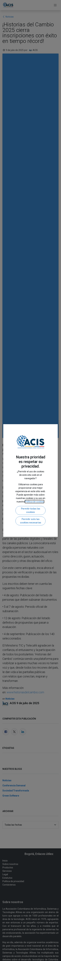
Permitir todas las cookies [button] (30, 510)
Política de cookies (34, 501)
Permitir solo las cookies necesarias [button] (30, 521)
